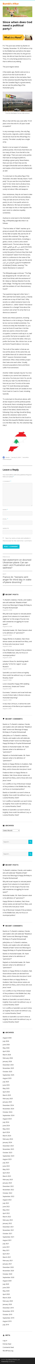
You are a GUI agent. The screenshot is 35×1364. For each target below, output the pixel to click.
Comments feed (8, 1347)
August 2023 (7, 1159)
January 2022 (7, 1223)
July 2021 (6, 1244)
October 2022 (7, 1193)
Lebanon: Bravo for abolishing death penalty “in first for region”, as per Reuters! (15, 664)
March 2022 (7, 1217)
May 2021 (6, 1250)
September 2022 (8, 1196)
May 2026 (6, 1048)
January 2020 (7, 1304)
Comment (7, 481)
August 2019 (7, 1321)
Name (5, 509)
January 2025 (7, 1102)
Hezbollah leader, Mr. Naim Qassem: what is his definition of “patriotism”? (16, 749)
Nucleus (3, 1359)
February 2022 (8, 1220)
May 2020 (6, 1291)
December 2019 (8, 1308)
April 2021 (6, 1254)
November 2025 (8, 1068)
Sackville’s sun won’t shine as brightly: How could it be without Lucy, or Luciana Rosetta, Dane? (17, 675)
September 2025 (8, 1075)
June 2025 (6, 1085)
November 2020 (8, 1271)
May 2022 (6, 1210)
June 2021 (6, 1247)
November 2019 (8, 1311)
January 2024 (7, 1142)
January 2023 (7, 1183)
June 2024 (6, 1126)
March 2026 (7, 1055)
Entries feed (7, 1344)
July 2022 (6, 1203)
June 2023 (6, 1166)
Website (6, 528)
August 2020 (7, 1281)
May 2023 (6, 1169)
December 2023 (8, 1146)
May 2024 (6, 1129)
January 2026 (7, 1061)
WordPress (11, 1361)
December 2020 (8, 1267)
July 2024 (6, 1122)
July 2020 (6, 1284)
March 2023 (7, 1176)
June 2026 (6, 1045)
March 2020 (7, 1298)
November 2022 (8, 1190)
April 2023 (6, 1173)
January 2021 (7, 1264)
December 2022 (8, 1186)
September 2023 (8, 1156)
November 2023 (8, 1149)
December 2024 (8, 1105)
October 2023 (7, 1153)
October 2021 (7, 1234)
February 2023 (8, 1180)
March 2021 (7, 1257)
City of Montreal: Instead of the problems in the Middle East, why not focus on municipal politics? (17, 652)
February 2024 (8, 1139)
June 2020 (6, 1287)
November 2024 (8, 1109)
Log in (5, 1341)
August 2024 (7, 1119)
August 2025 (7, 1078)
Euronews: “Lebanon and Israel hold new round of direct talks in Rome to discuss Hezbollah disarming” (17, 695)
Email (5, 519)
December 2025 (8, 1065)
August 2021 (7, 1240)
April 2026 (6, 1051)
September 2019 (8, 1318)
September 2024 (8, 1115)
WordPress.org (8, 1351)
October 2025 (7, 1072)
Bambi (8, 457)
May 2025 (6, 1088)
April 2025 (6, 1092)
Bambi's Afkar (11, 3)
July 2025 (6, 1082)
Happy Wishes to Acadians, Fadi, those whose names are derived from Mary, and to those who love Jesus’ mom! (17, 641)
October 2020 (7, 1274)
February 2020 (8, 1301)
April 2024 (6, 1132)
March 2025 (7, 1095)
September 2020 (8, 1277)
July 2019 (6, 1325)
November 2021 (8, 1230)
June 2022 (6, 1207)
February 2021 (8, 1260)
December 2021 (8, 1227)
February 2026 (8, 1058)
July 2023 (6, 1163)
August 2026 (7, 1038)
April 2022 (6, 1213)
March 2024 (7, 1136)
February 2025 (8, 1099)
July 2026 (6, 1041)
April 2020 (6, 1294)
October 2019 (7, 1314)
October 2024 (7, 1112)
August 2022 (7, 1200)
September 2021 (8, 1237)
